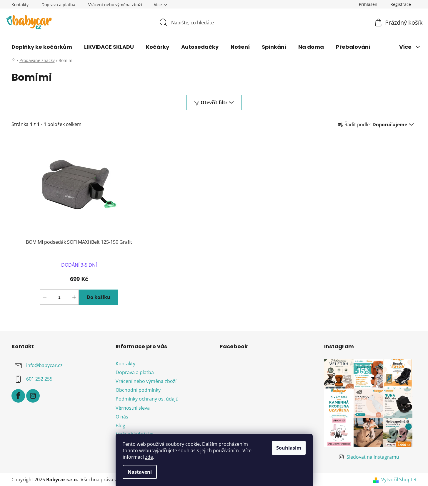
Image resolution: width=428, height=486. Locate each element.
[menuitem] (42, 47)
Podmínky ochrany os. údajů (147, 399)
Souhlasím (288, 448)
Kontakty (20, 4)
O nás (122, 416)
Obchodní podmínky (138, 390)
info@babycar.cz (44, 365)
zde (149, 457)
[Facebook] (18, 396)
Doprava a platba (58, 4)
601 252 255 (39, 379)
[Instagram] (33, 396)
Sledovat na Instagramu (373, 457)
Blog (120, 425)
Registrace (400, 4)
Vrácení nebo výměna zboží (115, 4)
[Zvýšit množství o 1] (74, 297)
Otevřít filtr (214, 102)
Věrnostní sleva (133, 408)
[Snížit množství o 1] (44, 297)
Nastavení (140, 472)
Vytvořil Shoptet (399, 479)
